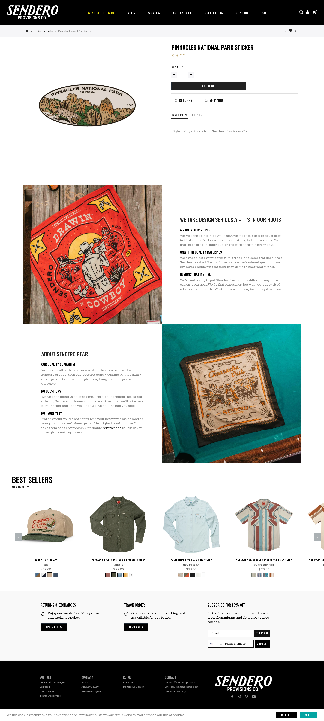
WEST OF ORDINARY (101, 13)
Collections (214, 13)
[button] (53, 627)
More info (286, 715)
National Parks (45, 30)
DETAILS (197, 115)
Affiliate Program (91, 691)
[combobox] (215, 644)
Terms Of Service (50, 695)
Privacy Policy (89, 686)
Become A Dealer (133, 686)
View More (18, 486)
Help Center (47, 691)
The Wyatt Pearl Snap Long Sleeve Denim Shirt (119, 560)
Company (242, 13)
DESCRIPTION (179, 114)
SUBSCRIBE (262, 633)
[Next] (317, 537)
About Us (86, 682)
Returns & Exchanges (52, 682)
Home (29, 30)
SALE (265, 13)
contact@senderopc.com (180, 682)
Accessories (182, 13)
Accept (309, 715)
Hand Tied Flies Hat (45, 560)
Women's (154, 13)
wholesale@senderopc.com (181, 686)
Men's (131, 13)
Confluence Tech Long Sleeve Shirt (191, 560)
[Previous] (18, 537)
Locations (129, 682)
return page (112, 428)
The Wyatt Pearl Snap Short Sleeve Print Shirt (264, 560)
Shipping (45, 686)
